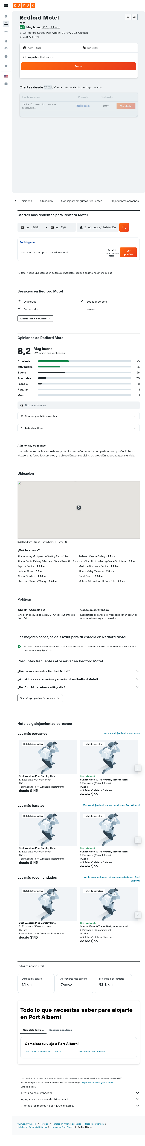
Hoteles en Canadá (94, 1123)
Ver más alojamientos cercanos (122, 733)
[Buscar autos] (6, 31)
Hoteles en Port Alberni (92, 1051)
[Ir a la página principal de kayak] (24, 5)
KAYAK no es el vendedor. (36, 1093)
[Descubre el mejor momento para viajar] (6, 56)
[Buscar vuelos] (6, 16)
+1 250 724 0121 (29, 37)
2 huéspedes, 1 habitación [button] (38, 57)
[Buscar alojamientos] (6, 23)
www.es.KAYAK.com (27, 1123)
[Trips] (6, 66)
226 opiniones (51, 27)
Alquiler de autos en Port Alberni (43, 1051)
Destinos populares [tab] (60, 1029)
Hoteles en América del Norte (67, 1123)
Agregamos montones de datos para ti (44, 1099)
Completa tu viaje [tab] (33, 1029)
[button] (6, 5)
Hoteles (44, 1123)
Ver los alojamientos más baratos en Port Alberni (111, 805)
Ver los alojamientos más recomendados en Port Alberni (112, 878)
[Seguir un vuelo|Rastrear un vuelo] (6, 48)
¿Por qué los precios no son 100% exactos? (47, 1105)
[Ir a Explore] (6, 41)
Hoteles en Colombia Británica (32, 1127)
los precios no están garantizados (97, 1082)
